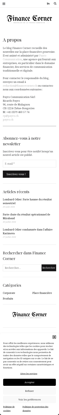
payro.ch (8, 119)
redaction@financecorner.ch (20, 85)
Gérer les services (28, 373)
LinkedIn (47, 3)
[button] (54, 337)
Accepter (29, 382)
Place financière (42, 293)
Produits (8, 298)
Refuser (29, 390)
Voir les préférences (29, 399)
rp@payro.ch (11, 115)
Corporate (9, 293)
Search (54, 3)
